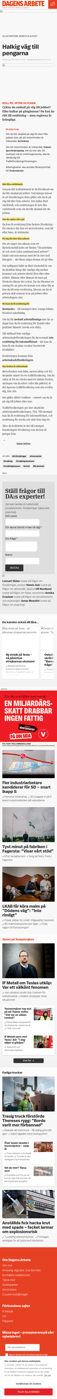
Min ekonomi (38, 466)
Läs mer (47, 1375)
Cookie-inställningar (15, 1294)
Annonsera (9, 1289)
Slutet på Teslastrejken (18, 939)
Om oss (7, 1265)
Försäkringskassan (12, 466)
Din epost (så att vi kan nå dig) (23, 527)
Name (8, 555)
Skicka (14, 568)
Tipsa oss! (8, 1280)
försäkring (8, 461)
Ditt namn (11, 516)
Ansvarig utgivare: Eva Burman (21, 1270)
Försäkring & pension (25, 461)
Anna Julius (23, 443)
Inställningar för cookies (28, 1383)
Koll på (27, 466)
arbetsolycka (35, 456)
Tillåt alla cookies (29, 1392)
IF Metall (7, 1311)
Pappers (7, 1321)
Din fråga (11, 539)
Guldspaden (10, 1285)
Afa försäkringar (19, 456)
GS (4, 1316)
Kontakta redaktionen (16, 1275)
